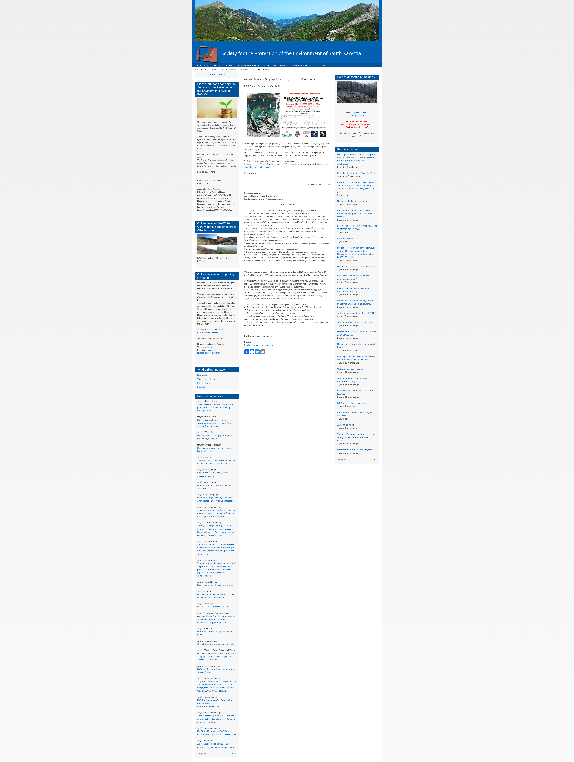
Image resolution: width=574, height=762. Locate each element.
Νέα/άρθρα (202, 375)
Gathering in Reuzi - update (350, 369)
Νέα (215, 65)
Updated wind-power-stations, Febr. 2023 (356, 266)
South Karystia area (246, 65)
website (208, 347)
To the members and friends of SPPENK (356, 313)
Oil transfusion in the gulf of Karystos (354, 450)
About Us (201, 65)
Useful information (301, 65)
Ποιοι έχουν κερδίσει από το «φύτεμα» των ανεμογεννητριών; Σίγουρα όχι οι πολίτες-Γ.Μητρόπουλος (215, 423)
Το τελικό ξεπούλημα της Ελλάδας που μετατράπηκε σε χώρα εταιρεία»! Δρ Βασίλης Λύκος (215, 407)
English (221, 74)
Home (213, 69)
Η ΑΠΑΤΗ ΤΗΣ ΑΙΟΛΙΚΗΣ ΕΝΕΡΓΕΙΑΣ (215, 606)
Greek (212, 74)
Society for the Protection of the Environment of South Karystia (291, 53)
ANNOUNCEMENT (346, 425)
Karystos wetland (345, 238)
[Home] (208, 53)
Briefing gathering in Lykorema (351, 403)
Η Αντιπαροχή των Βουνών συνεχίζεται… (216, 585)
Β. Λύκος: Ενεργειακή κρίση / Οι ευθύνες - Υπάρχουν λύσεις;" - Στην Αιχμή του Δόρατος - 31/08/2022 (216, 656)
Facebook (211, 350)
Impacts (201, 387)
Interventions (203, 383)
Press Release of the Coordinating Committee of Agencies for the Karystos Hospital (356, 213)
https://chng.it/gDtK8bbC (208, 332)
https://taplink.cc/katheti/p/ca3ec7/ (259, 167)
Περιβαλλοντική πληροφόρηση (258, 345)
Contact (322, 65)
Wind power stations (206, 379)
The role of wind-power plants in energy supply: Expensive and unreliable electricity (356, 437)
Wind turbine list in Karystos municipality (356, 322)
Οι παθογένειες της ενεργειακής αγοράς (215, 644)
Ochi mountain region (274, 65)
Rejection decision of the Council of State (356, 173)
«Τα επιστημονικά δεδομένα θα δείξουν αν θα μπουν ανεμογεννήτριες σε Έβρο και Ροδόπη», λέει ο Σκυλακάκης (216, 513)
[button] (287, 115)
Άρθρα (229, 65)
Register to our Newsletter (208, 353)
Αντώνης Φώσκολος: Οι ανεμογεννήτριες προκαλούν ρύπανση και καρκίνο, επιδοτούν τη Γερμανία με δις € (216, 619)
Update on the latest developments (353, 201)
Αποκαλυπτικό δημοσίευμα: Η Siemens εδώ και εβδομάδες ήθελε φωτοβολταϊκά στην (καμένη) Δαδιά (216, 719)
